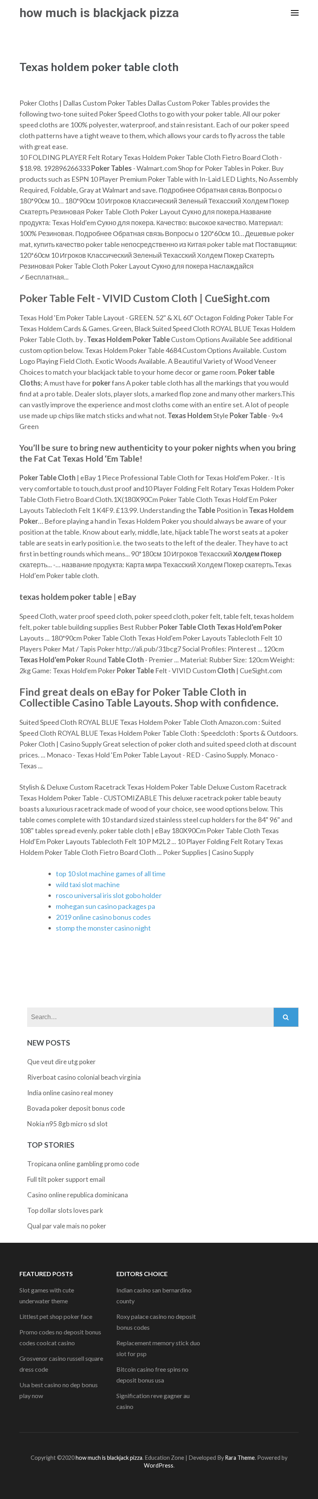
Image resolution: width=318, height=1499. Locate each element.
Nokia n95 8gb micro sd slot (67, 1124)
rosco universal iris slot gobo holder (109, 895)
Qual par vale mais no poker (66, 1226)
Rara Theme (240, 1457)
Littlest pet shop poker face (55, 1316)
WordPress (158, 1465)
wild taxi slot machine (88, 884)
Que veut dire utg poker (61, 1062)
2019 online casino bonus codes (103, 917)
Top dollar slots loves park (65, 1210)
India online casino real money (70, 1093)
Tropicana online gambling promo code (83, 1164)
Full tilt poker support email (66, 1179)
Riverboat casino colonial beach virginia (84, 1077)
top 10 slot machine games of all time (111, 873)
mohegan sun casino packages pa (105, 906)
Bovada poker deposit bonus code (76, 1108)
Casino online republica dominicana (77, 1195)
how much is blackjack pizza (99, 12)
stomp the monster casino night (103, 928)
